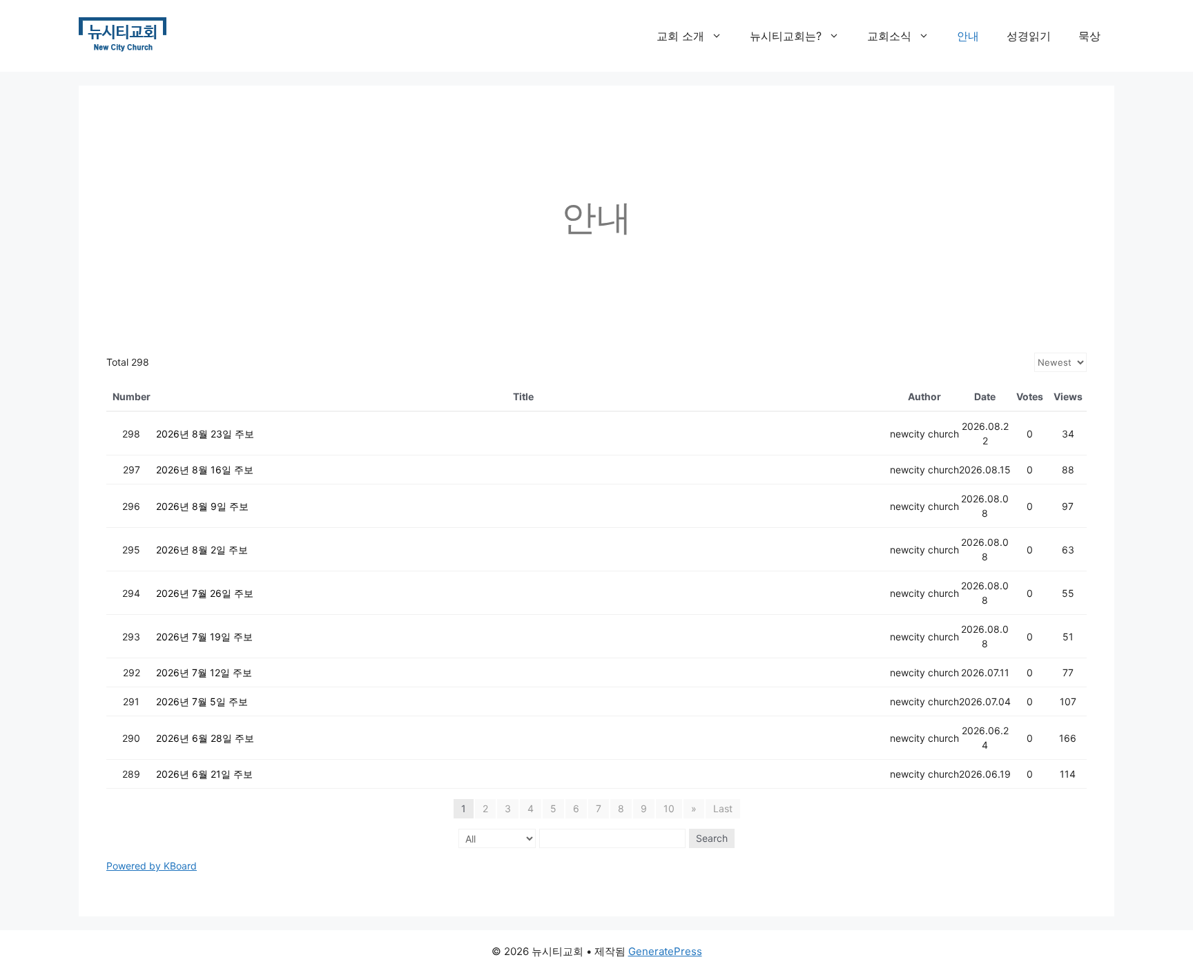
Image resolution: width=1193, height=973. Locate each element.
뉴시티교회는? (786, 36)
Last (723, 808)
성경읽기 (1029, 36)
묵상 (1089, 36)
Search (712, 838)
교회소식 (889, 36)
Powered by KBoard (151, 866)
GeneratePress (665, 951)
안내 (968, 36)
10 (669, 808)
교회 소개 (680, 36)
